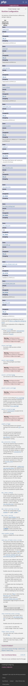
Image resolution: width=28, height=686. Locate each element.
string (13, 375)
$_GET (11, 512)
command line (17, 451)
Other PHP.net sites (20, 681)
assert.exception (7, 126)
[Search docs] (23, 2)
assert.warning (6, 68)
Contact (12, 681)
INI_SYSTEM (5, 156)
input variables (12, 517)
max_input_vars (6, 225)
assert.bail (5, 48)
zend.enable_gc (6, 245)
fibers (14, 594)
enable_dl (5, 147)
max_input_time (6, 187)
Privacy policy (5, 684)
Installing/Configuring (8, 664)
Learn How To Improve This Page (9, 648)
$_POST (15, 512)
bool (12, 329)
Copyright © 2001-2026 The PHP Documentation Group (14, 676)
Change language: (12, 9)
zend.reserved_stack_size (9, 283)
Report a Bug (10, 650)
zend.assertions (20, 330)
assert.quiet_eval (7, 106)
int (14, 442)
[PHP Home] (4, 2)
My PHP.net (5, 681)
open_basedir (6, 437)
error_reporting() (20, 398)
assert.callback (6, 87)
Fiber (9, 635)
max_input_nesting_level (9, 206)
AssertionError (11, 411)
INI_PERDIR (5, 196)
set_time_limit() (9, 461)
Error (18, 551)
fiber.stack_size (6, 302)
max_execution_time (8, 167)
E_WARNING (5, 528)
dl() (19, 427)
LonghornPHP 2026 (14, 5)
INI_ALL (4, 38)
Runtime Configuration (7, 667)
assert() (9, 330)
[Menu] (26, 2)
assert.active (6, 29)
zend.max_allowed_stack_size (10, 264)
